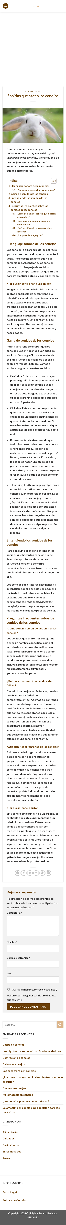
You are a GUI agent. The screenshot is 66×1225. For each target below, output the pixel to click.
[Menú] (5, 6)
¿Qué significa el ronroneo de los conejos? (34, 230)
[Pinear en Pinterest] (42, 873)
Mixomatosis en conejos (18, 1094)
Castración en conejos (16, 1057)
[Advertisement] (33, 47)
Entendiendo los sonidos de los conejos (29, 200)
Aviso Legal (10, 1192)
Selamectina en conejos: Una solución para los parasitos (31, 1110)
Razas (6, 1158)
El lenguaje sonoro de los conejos (30, 186)
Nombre (12, 942)
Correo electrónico (18, 957)
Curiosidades (33, 91)
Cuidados (9, 1138)
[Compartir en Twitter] (30, 873)
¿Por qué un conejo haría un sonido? (35, 190)
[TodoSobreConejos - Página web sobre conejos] (36, 6)
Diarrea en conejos (14, 1088)
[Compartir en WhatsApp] (17, 873)
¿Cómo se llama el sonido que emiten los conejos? (36, 215)
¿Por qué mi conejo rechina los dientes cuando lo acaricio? (33, 1079)
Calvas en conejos (14, 1064)
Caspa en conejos (13, 1044)
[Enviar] (60, 1024)
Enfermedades (12, 1151)
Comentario (14, 912)
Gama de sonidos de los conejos (29, 193)
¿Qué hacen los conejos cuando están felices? (33, 223)
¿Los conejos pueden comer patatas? (26, 1101)
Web (9, 973)
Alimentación (11, 1132)
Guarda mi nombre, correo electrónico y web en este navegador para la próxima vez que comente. (32, 994)
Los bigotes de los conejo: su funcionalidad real (32, 1051)
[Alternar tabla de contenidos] (52, 181)
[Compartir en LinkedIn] (48, 873)
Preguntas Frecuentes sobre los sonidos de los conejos (29, 208)
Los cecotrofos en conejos (19, 1070)
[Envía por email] (36, 873)
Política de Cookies (15, 1200)
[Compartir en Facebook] (24, 873)
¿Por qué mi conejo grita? (29, 235)
